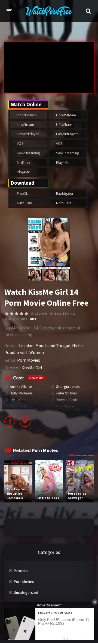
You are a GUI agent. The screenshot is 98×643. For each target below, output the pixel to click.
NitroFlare (24, 202)
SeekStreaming (28, 153)
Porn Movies (28, 360)
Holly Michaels (21, 393)
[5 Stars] (26, 313)
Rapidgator (64, 193)
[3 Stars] (16, 313)
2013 (32, 319)
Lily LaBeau (18, 399)
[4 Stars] (21, 313)
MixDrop (23, 162)
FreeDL (22, 193)
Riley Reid (18, 406)
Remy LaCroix (67, 399)
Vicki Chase (65, 406)
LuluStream (25, 124)
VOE (19, 143)
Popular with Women (24, 352)
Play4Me (62, 162)
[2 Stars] (11, 313)
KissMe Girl (32, 367)
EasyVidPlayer (27, 133)
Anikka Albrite (21, 386)
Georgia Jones (68, 386)
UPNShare (63, 124)
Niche (77, 345)
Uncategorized (26, 592)
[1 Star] (6, 313)
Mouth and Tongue (52, 345)
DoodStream (26, 115)
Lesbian (26, 345)
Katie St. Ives (66, 393)
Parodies (21, 570)
